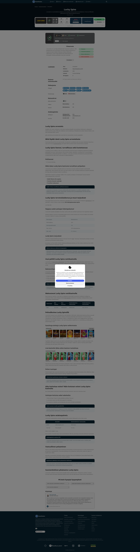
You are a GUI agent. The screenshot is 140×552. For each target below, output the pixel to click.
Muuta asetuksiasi (70, 283)
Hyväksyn (70, 280)
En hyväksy (70, 285)
